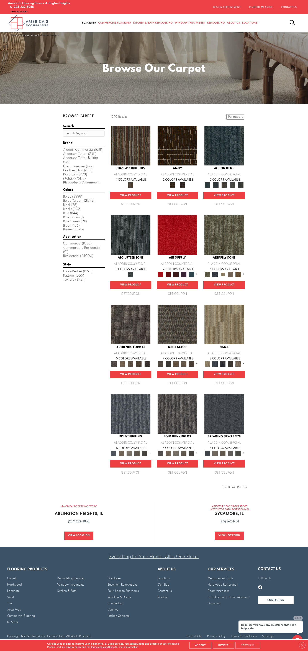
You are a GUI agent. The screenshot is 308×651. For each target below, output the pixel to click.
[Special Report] (222, 453)
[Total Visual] (176, 363)
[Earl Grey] (232, 185)
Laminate (13, 591)
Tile (9, 603)
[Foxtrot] (130, 235)
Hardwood (14, 584)
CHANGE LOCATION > (19, 12)
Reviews (163, 597)
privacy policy (73, 646)
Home (14, 35)
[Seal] (144, 453)
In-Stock (12, 622)
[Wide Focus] (168, 363)
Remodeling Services (71, 578)
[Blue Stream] (215, 363)
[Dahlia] (168, 274)
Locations (164, 578)
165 (239, 487)
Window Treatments (70, 584)
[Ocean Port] (215, 185)
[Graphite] (230, 363)
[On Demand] (238, 453)
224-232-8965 (23, 7)
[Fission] (137, 453)
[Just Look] (191, 363)
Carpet (35, 35)
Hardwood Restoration (223, 584)
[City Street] (240, 185)
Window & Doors (119, 597)
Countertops (115, 603)
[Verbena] (183, 274)
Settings (248, 645)
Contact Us (165, 591)
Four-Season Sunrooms (123, 591)
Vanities (112, 609)
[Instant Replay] (230, 453)
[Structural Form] (147, 363)
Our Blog (163, 584)
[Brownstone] (224, 185)
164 (233, 487)
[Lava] (129, 453)
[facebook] (260, 588)
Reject (223, 645)
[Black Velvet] (182, 185)
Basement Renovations (122, 584)
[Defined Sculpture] (122, 363)
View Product (130, 195)
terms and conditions (103, 646)
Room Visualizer (218, 591)
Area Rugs (14, 609)
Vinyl (10, 597)
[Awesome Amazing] (230, 274)
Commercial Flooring (21, 616)
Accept (200, 645)
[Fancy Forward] (177, 324)
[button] (276, 600)
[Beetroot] (176, 274)
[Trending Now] (215, 453)
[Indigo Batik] (222, 363)
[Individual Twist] (130, 363)
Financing (214, 603)
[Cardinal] (177, 235)
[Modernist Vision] (222, 274)
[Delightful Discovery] (224, 235)
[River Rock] (238, 363)
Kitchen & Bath (66, 591)
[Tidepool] (224, 145)
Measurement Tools (220, 578)
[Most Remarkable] (215, 274)
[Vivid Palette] (238, 274)
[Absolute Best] (183, 363)
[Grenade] (121, 453)
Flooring (24, 35)
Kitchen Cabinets (118, 616)
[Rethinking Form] (139, 363)
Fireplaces (114, 578)
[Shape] (130, 413)
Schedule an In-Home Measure (228, 597)
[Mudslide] (130, 145)
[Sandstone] (224, 324)
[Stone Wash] (191, 274)
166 (245, 487)
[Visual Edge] (130, 324)
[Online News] (224, 413)
